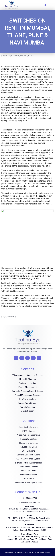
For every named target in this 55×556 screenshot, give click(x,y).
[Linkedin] (39, 358)
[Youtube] (27, 358)
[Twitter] (21, 358)
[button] (45, 5)
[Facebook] (16, 358)
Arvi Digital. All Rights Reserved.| (40, 552)
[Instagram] (33, 358)
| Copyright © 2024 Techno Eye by (16, 552)
